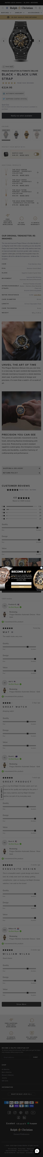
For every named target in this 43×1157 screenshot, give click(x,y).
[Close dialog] (41, 568)
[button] (37, 1151)
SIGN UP (21, 586)
